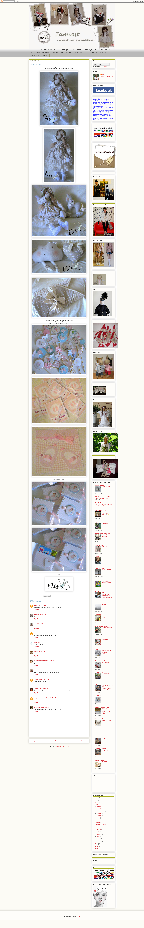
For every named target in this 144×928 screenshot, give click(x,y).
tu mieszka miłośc (100, 672)
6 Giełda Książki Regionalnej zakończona (106, 536)
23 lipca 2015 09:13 (42, 642)
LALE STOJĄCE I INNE (90, 50)
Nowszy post (34, 741)
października (100, 811)
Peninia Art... (98, 695)
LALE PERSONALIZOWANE (48, 50)
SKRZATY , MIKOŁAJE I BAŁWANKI (39, 52)
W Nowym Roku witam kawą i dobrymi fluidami (107, 652)
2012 (96, 848)
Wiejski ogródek (105, 523)
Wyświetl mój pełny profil (106, 76)
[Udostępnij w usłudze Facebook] (48, 596)
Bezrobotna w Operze (107, 627)
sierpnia (99, 815)
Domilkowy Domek (100, 748)
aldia (35, 605)
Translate (105, 66)
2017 (96, 800)
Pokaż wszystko (110, 770)
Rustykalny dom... (100, 568)
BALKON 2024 (105, 673)
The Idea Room (99, 503)
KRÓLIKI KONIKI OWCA (105, 50)
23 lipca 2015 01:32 (46, 633)
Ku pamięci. (104, 738)
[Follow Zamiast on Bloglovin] (100, 906)
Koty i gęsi (45, 55)
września (99, 813)
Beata (35, 623)
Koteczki (98, 822)
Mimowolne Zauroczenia (102, 718)
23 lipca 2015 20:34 (44, 679)
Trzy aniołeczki (100, 826)
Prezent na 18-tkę (101, 824)
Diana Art (97, 649)
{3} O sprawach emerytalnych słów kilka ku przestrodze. (107, 583)
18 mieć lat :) (105, 546)
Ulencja (36, 688)
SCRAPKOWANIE (34, 55)
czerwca (99, 829)
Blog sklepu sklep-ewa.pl (102, 707)
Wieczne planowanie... (101, 626)
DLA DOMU (55, 52)
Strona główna (33, 50)
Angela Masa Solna (100, 661)
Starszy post (84, 741)
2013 (96, 846)
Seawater (104, 604)
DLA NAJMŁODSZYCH (80, 52)
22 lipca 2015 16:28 (43, 614)
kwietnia (99, 834)
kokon (97, 591)
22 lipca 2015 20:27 (42, 623)
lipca (98, 818)
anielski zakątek (99, 580)
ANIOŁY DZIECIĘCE (63, 50)
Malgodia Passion (100, 545)
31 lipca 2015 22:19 (44, 707)
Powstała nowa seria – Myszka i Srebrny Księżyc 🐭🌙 (107, 513)
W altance (98, 637)
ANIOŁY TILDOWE (76, 50)
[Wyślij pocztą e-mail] (43, 596)
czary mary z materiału (40, 698)
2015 (96, 804)
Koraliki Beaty (37, 633)
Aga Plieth (98, 684)
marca (98, 836)
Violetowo (98, 614)
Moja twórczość (99, 485)
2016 (96, 802)
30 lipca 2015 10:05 (51, 698)
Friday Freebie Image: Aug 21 (102, 498)
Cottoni (97, 556)
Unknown (36, 679)
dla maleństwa (100, 820)
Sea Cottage (98, 603)
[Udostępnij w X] (46, 596)
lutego (98, 838)
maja (98, 832)
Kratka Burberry (105, 639)
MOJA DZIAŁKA (93, 52)
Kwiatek (36, 651)
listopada (99, 808)
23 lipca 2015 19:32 (43, 670)
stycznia (99, 841)
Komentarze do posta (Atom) (62, 746)
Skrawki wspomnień (106, 558)
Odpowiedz (36, 609)
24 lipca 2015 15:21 (43, 688)
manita (36, 614)
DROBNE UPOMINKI (66, 52)
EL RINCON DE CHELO (40, 660)
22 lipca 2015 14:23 (41, 605)
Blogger (78, 916)
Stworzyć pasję (99, 760)
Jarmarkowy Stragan (107, 720)
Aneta (35, 642)
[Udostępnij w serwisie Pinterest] (50, 596)
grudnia (99, 806)
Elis (103, 74)
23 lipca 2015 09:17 (43, 651)
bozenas (36, 670)
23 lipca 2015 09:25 (51, 660)
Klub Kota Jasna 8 (100, 510)
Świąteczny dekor (106, 662)
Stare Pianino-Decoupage (102, 533)
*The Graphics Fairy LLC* (102, 497)
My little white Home (101, 522)
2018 (96, 797)
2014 (96, 844)
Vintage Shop (105, 750)
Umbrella (36, 707)
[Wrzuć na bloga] (45, 596)
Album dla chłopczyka (107, 697)
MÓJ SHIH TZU (104, 52)
